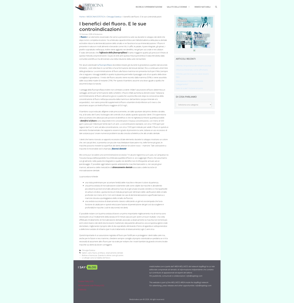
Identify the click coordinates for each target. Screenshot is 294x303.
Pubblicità (82, 289)
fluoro (94, 253)
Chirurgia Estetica (114, 16)
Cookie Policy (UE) (85, 281)
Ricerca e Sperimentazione (149, 7)
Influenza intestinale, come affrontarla (192, 69)
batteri (84, 253)
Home (82, 16)
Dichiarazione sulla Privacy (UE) (91, 285)
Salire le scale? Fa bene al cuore (189, 88)
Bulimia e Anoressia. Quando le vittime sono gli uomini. (103, 255)
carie (90, 253)
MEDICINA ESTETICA (96, 16)
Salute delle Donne (177, 7)
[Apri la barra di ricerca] (216, 7)
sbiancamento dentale (114, 253)
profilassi (101, 253)
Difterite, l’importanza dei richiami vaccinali (193, 65)
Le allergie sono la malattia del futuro (96, 258)
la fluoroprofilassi (105, 65)
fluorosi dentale (119, 148)
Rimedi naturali (203, 7)
